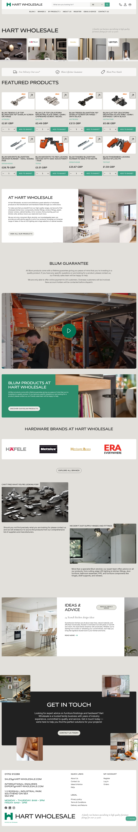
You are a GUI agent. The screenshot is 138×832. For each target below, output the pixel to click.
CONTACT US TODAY (69, 733)
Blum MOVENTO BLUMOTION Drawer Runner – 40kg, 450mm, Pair (18, 159)
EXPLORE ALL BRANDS (69, 470)
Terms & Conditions (78, 802)
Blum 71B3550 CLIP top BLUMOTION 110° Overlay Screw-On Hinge (18, 114)
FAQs (73, 787)
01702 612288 (12, 774)
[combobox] (71, 5)
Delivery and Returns (79, 805)
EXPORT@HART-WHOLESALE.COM (24, 786)
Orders (106, 784)
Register (107, 778)
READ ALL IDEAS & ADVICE (106, 607)
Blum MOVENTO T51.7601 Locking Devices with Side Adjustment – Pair (51, 159)
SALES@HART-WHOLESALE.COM (23, 779)
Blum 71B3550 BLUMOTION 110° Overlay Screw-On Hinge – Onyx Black (83, 114)
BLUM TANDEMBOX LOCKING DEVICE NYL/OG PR (116, 158)
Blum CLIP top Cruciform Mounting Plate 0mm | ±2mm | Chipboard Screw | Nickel (50, 114)
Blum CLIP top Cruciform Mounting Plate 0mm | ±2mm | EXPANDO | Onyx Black (118, 114)
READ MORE (70, 635)
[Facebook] (6, 808)
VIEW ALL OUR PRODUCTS (21, 234)
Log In (106, 781)
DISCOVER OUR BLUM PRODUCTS (24, 409)
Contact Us (75, 781)
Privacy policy (76, 799)
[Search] (107, 5)
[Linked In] (10, 808)
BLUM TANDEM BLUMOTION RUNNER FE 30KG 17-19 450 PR (83, 158)
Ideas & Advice (76, 784)
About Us (74, 778)
